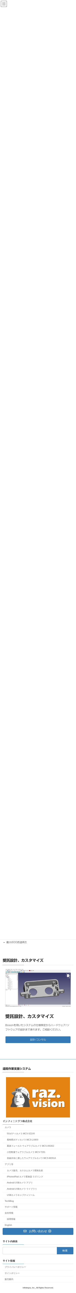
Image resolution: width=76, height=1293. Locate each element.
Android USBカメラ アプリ (20, 1182)
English (8, 1225)
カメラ (8, 1127)
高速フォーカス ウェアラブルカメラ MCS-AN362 (30, 1146)
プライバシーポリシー (15, 1267)
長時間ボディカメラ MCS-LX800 (22, 1140)
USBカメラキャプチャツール (21, 1195)
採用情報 (11, 1219)
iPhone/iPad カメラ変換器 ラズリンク (25, 1176)
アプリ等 (9, 1164)
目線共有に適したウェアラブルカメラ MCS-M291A (31, 1158)
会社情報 (9, 1213)
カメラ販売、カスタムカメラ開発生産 (25, 1170)
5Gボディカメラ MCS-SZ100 (21, 1133)
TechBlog (9, 1201)
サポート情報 (11, 1207)
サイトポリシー (12, 1273)
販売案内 (9, 1279)
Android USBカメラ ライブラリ (22, 1189)
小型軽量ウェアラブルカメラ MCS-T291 (26, 1152)
